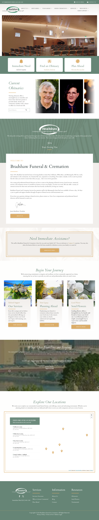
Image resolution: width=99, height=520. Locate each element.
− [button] (91, 417)
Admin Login (58, 514)
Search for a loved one (49, 70)
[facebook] (19, 496)
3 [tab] (47, 385)
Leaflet (70, 470)
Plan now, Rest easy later (77, 70)
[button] (25, 428)
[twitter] (23, 496)
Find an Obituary (49, 66)
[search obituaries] (27, 110)
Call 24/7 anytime (21, 70)
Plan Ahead (78, 66)
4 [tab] (49, 385)
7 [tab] (56, 385)
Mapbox (91, 470)
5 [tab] (51, 385)
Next (89, 371)
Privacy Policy (41, 514)
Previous (9, 371)
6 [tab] (54, 385)
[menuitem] (25, 8)
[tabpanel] (49, 362)
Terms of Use (50, 514)
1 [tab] (43, 385)
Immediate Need (21, 66)
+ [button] (91, 415)
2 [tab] (45, 385)
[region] (49, 442)
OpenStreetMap (78, 470)
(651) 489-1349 (26, 500)
